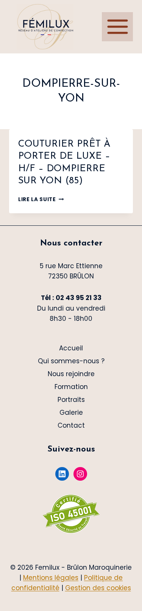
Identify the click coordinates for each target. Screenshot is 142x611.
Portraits (71, 399)
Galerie (71, 412)
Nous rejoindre (71, 373)
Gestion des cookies (98, 587)
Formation (71, 386)
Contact (71, 425)
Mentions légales (50, 577)
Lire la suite (41, 199)
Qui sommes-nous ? (71, 361)
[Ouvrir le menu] (117, 26)
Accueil (71, 348)
